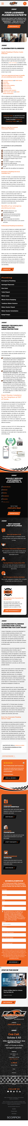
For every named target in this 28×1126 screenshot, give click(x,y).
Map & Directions (14, 1059)
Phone (3, 900)
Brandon (5, 499)
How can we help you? (7, 943)
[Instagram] (17, 1091)
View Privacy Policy (12, 919)
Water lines (6, 83)
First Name (4, 889)
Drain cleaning (7, 87)
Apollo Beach (6, 486)
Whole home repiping (8, 85)
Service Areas (14, 1065)
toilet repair (18, 80)
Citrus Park (6, 502)
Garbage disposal (8, 80)
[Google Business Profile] (14, 1091)
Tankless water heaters (9, 90)
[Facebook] (11, 1091)
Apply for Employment (13, 1080)
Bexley (5, 493)
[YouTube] (8, 1091)
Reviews (14, 1072)
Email (3, 906)
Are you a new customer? (8, 932)
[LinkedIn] (20, 1091)
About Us (14, 1076)
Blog (14, 1069)
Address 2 (4, 927)
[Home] (13, 3)
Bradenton (6, 496)
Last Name (4, 895)
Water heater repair (8, 91)
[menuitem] (14, 281)
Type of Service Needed (7, 937)
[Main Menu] (2, 3)
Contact (14, 1084)
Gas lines (5, 82)
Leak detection (7, 88)
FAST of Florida (13, 62)
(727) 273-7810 (15, 426)
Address (4, 921)
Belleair (5, 489)
